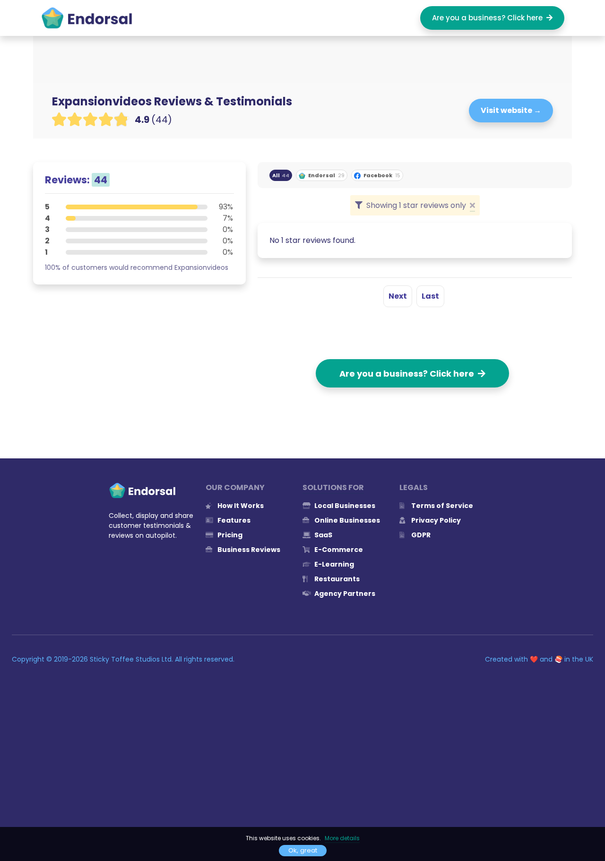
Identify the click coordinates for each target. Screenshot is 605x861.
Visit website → (511, 110)
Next (398, 296)
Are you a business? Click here (489, 18)
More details (342, 838)
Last (430, 296)
